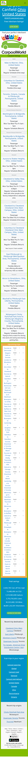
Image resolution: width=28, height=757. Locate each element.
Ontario (14, 697)
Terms (10, 729)
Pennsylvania (14, 693)
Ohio (21, 9)
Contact (20, 729)
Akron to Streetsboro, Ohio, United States (14, 279)
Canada (14, 686)
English (8, 732)
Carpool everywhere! (14, 679)
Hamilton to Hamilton (7, 437)
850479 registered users (14, 18)
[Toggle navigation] (25, 3)
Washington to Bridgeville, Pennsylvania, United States (14, 116)
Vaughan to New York (8, 430)
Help (6, 729)
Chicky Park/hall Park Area (14, 712)
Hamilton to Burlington (7, 381)
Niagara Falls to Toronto (7, 355)
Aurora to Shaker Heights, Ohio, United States (14, 159)
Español (14, 734)
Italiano (19, 732)
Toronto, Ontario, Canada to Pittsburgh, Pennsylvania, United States (14, 97)
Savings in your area (14, 613)
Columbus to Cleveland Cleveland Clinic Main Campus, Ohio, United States (14, 231)
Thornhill (10, 721)
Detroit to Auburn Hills (7, 518)
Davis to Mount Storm (7, 566)
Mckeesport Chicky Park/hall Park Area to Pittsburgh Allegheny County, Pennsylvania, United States (14, 318)
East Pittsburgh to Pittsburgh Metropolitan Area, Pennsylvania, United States (14, 257)
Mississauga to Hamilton (7, 495)
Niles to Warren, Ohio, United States (14, 64)
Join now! (14, 27)
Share (8, 730)
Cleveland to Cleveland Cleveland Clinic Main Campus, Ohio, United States (14, 208)
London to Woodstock (7, 362)
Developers (14, 730)
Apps (20, 730)
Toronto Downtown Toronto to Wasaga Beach (7, 446)
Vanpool (14, 675)
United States (14, 14)
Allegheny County (10, 638)
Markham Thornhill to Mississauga (7, 504)
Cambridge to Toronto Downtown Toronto (7, 485)
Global (14, 668)
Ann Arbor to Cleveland (7, 369)
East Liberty (9, 634)
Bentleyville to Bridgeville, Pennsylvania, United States (14, 138)
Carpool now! (14, 672)
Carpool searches (14, 665)
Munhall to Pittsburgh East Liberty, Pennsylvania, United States (14, 300)
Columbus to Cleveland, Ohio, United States (14, 81)
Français (13, 732)
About (15, 729)
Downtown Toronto (10, 641)
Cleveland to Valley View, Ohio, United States (14, 180)
